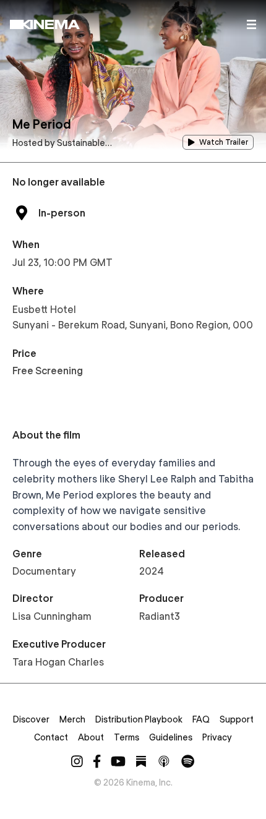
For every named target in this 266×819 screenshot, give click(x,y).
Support (237, 719)
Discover (31, 719)
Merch (72, 719)
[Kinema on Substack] (141, 761)
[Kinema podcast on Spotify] (187, 761)
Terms (126, 737)
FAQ (201, 719)
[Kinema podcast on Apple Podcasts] (164, 761)
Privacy (217, 737)
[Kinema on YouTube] (118, 761)
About (91, 737)
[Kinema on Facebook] (97, 761)
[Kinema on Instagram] (77, 761)
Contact (51, 737)
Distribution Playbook (138, 719)
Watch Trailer (223, 142)
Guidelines (170, 737)
